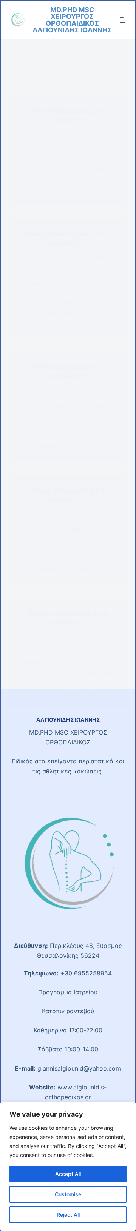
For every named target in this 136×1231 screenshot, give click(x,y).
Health (92, 135)
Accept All (68, 1174)
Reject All (68, 1214)
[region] (68, 1166)
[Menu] (123, 20)
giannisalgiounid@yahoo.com (79, 1068)
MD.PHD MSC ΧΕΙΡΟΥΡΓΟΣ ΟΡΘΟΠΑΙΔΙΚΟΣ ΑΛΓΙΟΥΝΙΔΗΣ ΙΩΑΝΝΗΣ (72, 20)
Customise (68, 1194)
